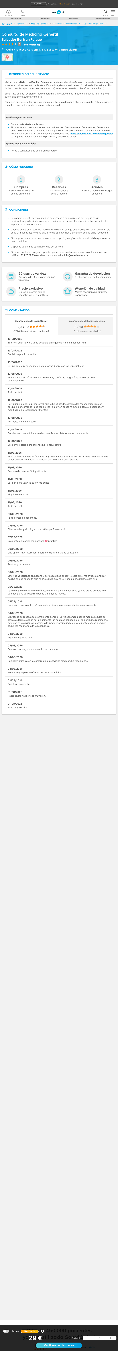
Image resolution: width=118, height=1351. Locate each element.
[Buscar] (106, 12)
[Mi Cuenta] (8, 12)
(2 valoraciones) (31, 44)
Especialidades (15, 18)
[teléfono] (22, 12)
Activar (23, 1331)
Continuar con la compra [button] (59, 1345)
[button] (88, 1338)
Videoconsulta (44, 18)
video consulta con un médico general (91, 133)
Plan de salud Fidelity (103, 18)
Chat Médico (73, 18)
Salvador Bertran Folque (22, 39)
